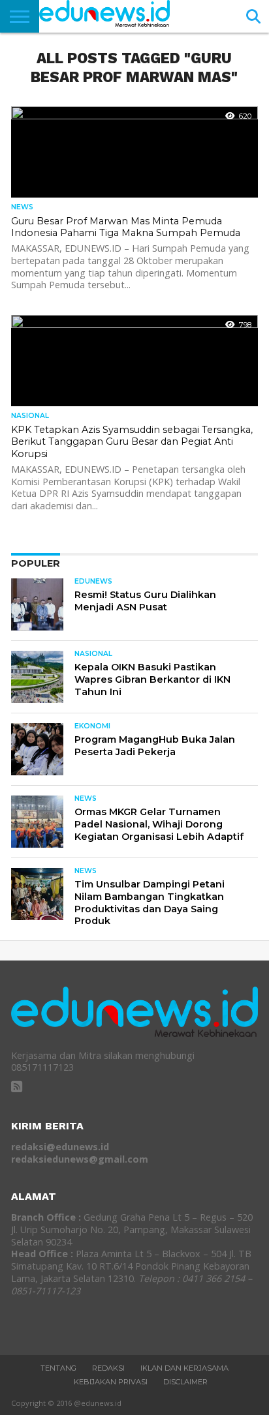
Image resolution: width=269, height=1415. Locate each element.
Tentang (58, 1368)
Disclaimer (185, 1381)
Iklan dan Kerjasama (184, 1368)
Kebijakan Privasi (111, 1381)
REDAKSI (108, 1368)
